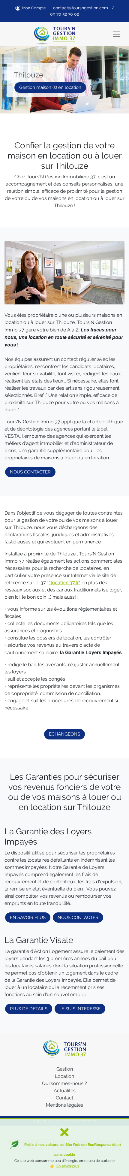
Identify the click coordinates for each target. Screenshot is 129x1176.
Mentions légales (64, 1105)
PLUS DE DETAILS (28, 1008)
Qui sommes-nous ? (64, 1083)
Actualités (65, 1090)
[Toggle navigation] (116, 34)
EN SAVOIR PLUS (28, 917)
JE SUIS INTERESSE (79, 1008)
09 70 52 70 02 (64, 14)
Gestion (64, 1069)
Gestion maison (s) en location (50, 87)
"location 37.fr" (64, 582)
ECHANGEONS (64, 734)
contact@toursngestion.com (80, 7)
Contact (64, 1098)
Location (64, 1076)
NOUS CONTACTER (30, 472)
